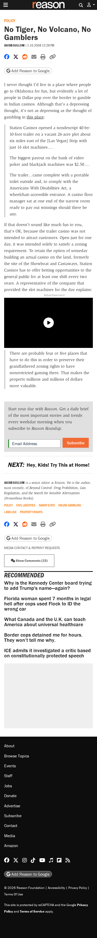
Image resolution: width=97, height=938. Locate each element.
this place (35, 117)
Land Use (10, 512)
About (9, 745)
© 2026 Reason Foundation (24, 888)
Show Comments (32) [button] (31, 560)
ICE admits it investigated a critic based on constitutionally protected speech (47, 653)
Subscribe (75, 442)
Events (10, 765)
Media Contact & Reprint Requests (32, 548)
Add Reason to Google (30, 70)
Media (9, 835)
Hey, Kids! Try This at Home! (48, 464)
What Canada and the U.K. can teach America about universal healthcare (45, 621)
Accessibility (56, 888)
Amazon (11, 845)
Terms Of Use (13, 894)
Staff (8, 775)
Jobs (8, 785)
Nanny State (47, 505)
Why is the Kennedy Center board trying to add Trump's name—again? (48, 585)
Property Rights (31, 512)
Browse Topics (16, 755)
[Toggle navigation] (5, 5)
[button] (91, 5)
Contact (10, 825)
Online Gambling (69, 505)
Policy (9, 20)
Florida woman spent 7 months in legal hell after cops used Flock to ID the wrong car (47, 603)
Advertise (12, 805)
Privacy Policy (77, 888)
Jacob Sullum (14, 45)
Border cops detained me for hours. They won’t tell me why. (43, 637)
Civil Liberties (25, 505)
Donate (10, 795)
